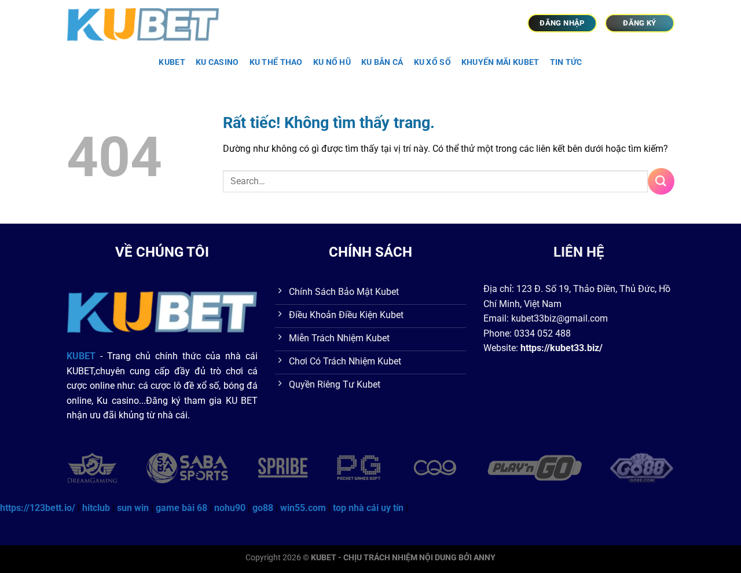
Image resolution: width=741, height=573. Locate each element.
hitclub (96, 507)
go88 (262, 507)
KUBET (172, 62)
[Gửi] (661, 181)
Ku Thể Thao (276, 62)
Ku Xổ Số (432, 62)
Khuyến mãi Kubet (500, 62)
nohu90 (229, 507)
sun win (133, 507)
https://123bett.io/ (37, 507)
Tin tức (566, 62)
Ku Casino (217, 62)
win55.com (303, 507)
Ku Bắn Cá (382, 62)
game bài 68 (181, 507)
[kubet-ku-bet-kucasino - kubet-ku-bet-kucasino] (149, 23)
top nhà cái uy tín (368, 507)
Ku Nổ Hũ (332, 62)
